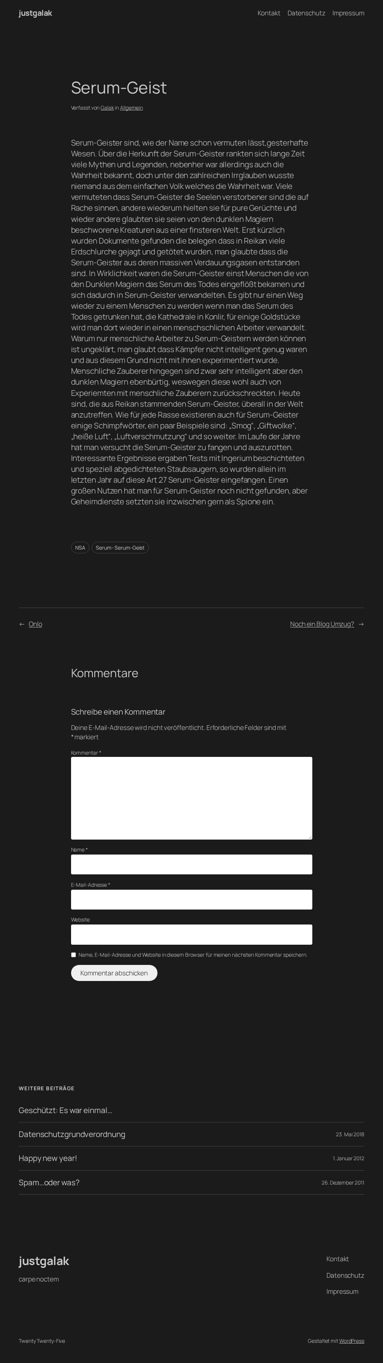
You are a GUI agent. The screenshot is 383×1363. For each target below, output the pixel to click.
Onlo (35, 623)
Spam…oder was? (49, 1182)
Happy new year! (48, 1158)
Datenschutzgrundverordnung (72, 1134)
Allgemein (131, 107)
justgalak (35, 12)
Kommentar (86, 752)
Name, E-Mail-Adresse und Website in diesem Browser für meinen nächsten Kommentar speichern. (193, 954)
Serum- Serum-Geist (120, 547)
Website (80, 919)
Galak (107, 107)
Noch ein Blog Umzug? (322, 623)
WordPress (351, 1340)
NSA (80, 547)
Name (79, 849)
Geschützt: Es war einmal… (65, 1110)
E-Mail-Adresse (90, 884)
